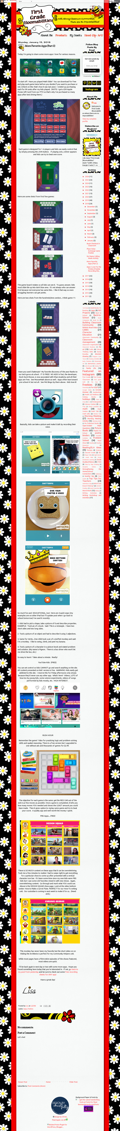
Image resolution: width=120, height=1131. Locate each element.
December (91, 207)
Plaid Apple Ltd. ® (59, 1120)
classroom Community (90, 337)
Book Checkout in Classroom (93, 245)
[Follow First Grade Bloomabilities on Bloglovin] (92, 136)
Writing (97, 490)
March (89, 234)
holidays (86, 399)
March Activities (94, 406)
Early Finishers (87, 361)
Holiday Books (89, 397)
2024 (87, 183)
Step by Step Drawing (92, 464)
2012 (87, 293)
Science (98, 450)
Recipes (89, 450)
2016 (87, 279)
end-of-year (88, 366)
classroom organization (90, 344)
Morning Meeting (93, 416)
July (89, 220)
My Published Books (92, 423)
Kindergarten (96, 402)
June (89, 224)
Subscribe (92, 70)
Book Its (96, 320)
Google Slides (87, 390)
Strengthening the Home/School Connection (91, 471)
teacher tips (89, 476)
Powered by (87, 76)
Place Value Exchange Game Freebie (93, 251)
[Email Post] (40, 1006)
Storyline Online (89, 467)
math (85, 409)
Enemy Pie (98, 366)
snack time (89, 457)
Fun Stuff (94, 387)
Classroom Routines (88, 347)
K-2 (89, 402)
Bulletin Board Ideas (90, 327)
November (91, 210)
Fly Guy (94, 382)
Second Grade (90, 452)
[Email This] (44, 1006)
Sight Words (97, 455)
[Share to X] (48, 1006)
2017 (87, 276)
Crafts (91, 349)
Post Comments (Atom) (36, 1086)
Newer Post (22, 1082)
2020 (87, 197)
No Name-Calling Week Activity (93, 257)
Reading (91, 443)
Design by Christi (60, 1117)
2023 (87, 187)
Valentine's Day (87, 483)
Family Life (91, 368)
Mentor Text (97, 414)
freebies (30, 1009)
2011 (87, 296)
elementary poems (94, 363)
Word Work (86, 490)
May (89, 227)
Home (48, 1082)
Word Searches (94, 488)
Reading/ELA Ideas (91, 447)
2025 (87, 180)
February (90, 237)
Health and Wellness (92, 394)
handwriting (97, 392)
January (90, 240)
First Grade (86, 377)
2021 (87, 193)
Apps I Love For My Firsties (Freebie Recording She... (94, 269)
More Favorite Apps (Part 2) (92, 262)
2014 (87, 286)
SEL (100, 452)
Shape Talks (88, 455)
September (91, 213)
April (89, 230)
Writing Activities (89, 493)
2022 (87, 190)
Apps (25, 1009)
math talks (86, 414)
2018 (87, 204)
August (90, 217)
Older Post (73, 1082)
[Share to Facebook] (50, 1006)
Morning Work (97, 421)
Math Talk (95, 411)
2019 (87, 200)
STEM (99, 462)
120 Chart (85, 308)
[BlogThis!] (46, 1006)
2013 (87, 289)
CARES (85, 330)
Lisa (95, 103)
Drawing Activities (93, 359)
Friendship (85, 387)
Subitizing (98, 474)
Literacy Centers (90, 404)
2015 (87, 283)
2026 (87, 176)
